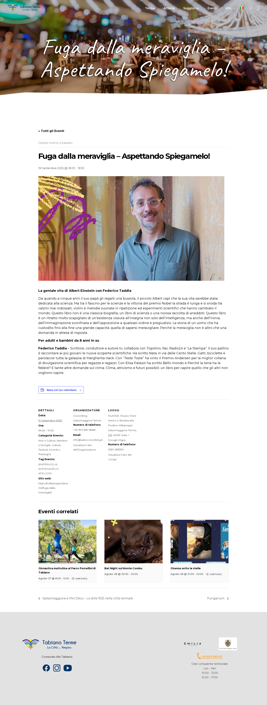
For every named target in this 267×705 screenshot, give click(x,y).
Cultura (56, 445)
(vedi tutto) (81, 578)
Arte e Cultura (46, 440)
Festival (43, 449)
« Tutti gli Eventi (51, 131)
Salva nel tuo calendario (62, 390)
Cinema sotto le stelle (186, 568)
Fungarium (216, 598)
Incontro (54, 449)
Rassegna (44, 454)
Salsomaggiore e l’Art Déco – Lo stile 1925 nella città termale (87, 598)
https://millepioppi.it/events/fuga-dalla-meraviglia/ (53, 488)
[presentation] (67, 541)
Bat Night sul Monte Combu (123, 568)
